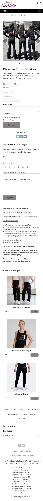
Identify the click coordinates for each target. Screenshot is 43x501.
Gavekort (24, 414)
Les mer (25, 488)
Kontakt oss (21, 418)
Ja (6, 120)
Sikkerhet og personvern (17, 456)
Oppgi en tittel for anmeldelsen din (14, 172)
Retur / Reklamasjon (33, 410)
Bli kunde (13, 410)
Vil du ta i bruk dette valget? (11, 118)
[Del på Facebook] (21, 136)
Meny (6, 11)
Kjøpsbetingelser (25, 451)
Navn (4, 156)
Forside (3, 15)
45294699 (11, 463)
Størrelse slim (7, 97)
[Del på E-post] (25, 136)
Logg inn (32, 414)
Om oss (21, 410)
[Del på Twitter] (18, 136)
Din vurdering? (7, 164)
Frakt (15, 451)
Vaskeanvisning (13, 414)
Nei (13, 120)
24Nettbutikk (25, 497)
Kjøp (13, 125)
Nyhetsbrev (32, 456)
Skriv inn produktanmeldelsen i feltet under (16, 180)
